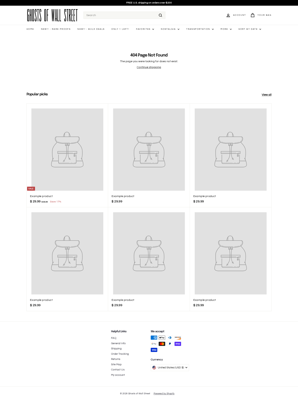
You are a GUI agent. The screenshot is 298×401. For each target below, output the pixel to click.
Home (30, 29)
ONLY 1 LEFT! (120, 29)
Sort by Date (249, 29)
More (225, 29)
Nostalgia (169, 29)
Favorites (143, 29)
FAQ (113, 338)
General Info (118, 343)
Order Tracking (120, 354)
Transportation (198, 29)
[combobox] (124, 15)
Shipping (116, 348)
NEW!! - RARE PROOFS (56, 29)
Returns (115, 359)
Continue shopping (149, 67)
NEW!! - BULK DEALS (91, 29)
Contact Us (118, 369)
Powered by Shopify (164, 393)
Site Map (116, 364)
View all (266, 94)
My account (118, 375)
